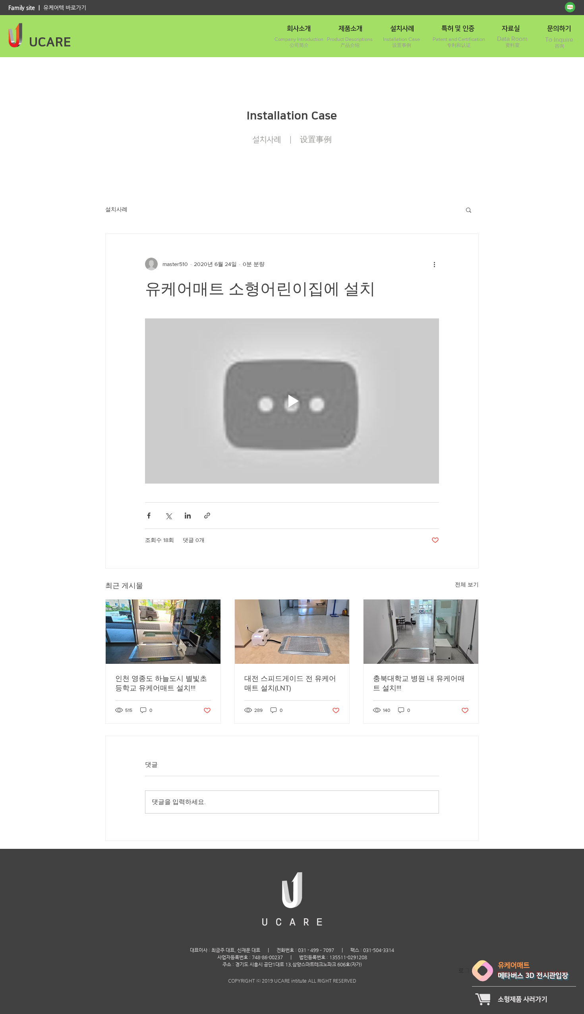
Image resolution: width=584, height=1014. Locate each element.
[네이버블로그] (570, 7)
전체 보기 (467, 584)
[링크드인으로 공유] (187, 515)
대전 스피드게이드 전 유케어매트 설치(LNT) (290, 683)
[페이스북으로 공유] (149, 515)
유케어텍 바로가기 (64, 7)
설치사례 (116, 209)
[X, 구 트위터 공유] (168, 515)
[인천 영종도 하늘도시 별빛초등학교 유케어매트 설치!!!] (163, 632)
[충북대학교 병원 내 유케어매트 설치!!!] (421, 632)
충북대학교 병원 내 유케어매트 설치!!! (419, 683)
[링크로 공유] (207, 515)
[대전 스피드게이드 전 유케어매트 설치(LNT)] (292, 632)
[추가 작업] (434, 264)
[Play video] (292, 401)
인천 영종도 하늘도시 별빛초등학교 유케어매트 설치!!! (161, 683)
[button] (468, 209)
